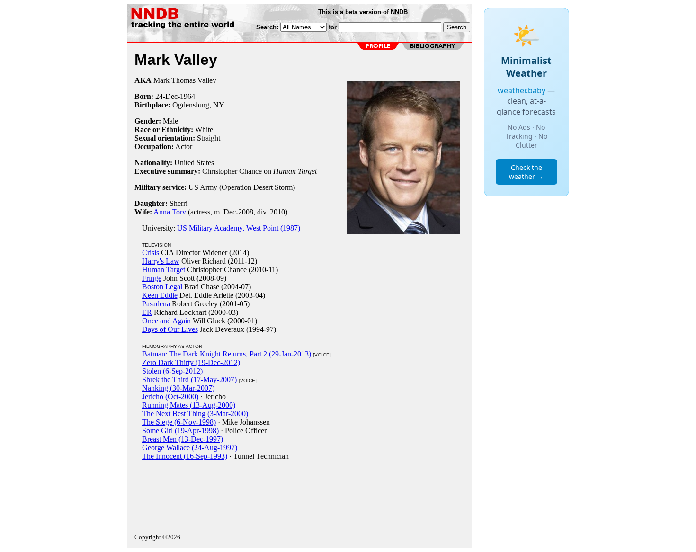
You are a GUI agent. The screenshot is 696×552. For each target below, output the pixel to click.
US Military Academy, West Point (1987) (238, 228)
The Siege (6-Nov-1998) (179, 422)
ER (147, 312)
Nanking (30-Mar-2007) (178, 388)
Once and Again (166, 321)
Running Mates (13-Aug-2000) (188, 405)
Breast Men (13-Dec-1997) (182, 439)
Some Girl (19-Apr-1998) (180, 431)
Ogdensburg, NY (198, 105)
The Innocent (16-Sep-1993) (184, 456)
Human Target (163, 270)
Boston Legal (162, 287)
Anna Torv (169, 212)
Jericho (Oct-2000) (170, 396)
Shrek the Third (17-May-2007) (189, 379)
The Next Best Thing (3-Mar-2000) (195, 414)
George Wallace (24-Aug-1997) (189, 448)
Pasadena (156, 304)
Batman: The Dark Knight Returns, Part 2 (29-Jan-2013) (226, 354)
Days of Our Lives (170, 329)
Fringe (151, 278)
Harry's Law (160, 261)
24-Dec (166, 96)
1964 (187, 96)
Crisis (150, 253)
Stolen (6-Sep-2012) (172, 371)
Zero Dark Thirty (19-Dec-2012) (191, 362)
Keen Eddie (160, 295)
